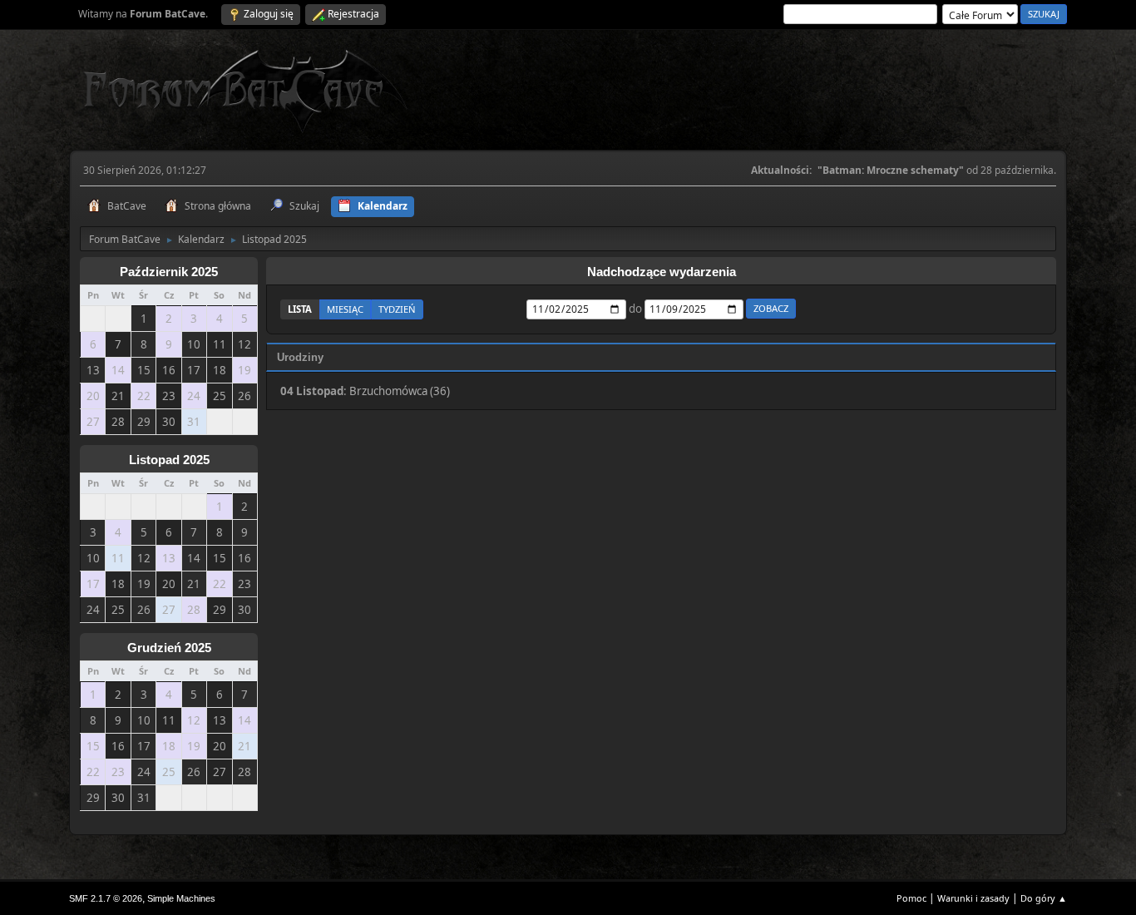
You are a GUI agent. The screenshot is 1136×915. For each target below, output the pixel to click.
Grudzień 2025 (169, 648)
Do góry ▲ (1043, 898)
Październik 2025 (169, 272)
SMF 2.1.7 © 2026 (105, 898)
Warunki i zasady (973, 898)
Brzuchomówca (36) (399, 390)
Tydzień (397, 309)
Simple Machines (181, 898)
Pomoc (911, 898)
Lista (300, 309)
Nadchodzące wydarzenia (661, 272)
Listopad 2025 (169, 460)
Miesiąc (345, 309)
